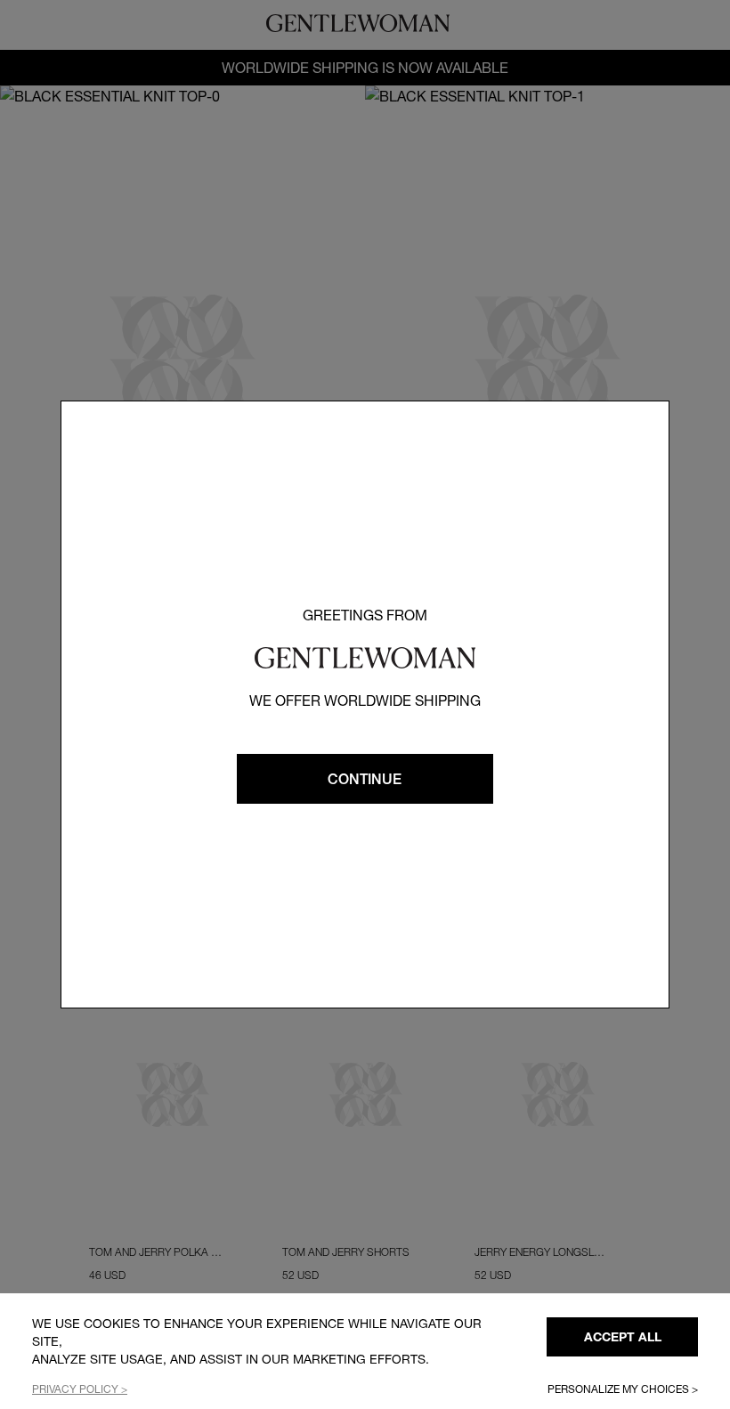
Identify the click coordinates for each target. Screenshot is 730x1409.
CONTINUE (365, 779)
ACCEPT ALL (622, 1337)
